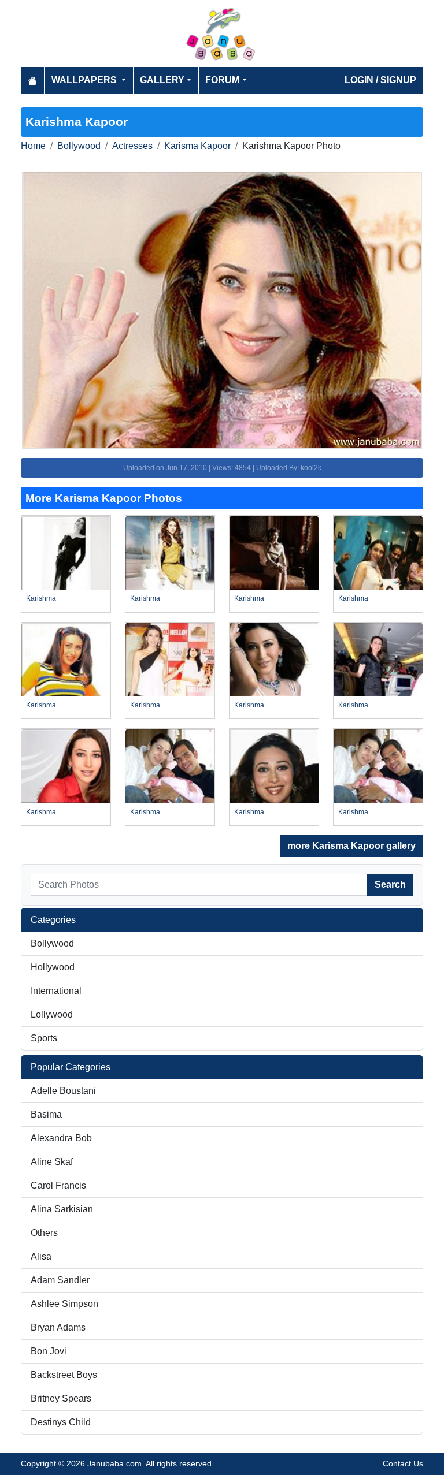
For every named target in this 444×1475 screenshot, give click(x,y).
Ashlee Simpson (64, 1304)
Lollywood (52, 1014)
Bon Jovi (48, 1351)
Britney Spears (61, 1398)
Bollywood (79, 146)
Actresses (132, 146)
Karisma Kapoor (197, 146)
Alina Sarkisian (62, 1209)
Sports (44, 1038)
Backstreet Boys (64, 1375)
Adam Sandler (60, 1280)
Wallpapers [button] (85, 80)
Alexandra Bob (61, 1138)
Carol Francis (58, 1185)
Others (44, 1233)
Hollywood (53, 967)
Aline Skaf (52, 1162)
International (56, 991)
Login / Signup (380, 80)
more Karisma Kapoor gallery (351, 846)
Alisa (41, 1256)
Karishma (41, 598)
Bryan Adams (58, 1327)
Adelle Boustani (63, 1091)
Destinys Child (61, 1422)
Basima (46, 1114)
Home (33, 146)
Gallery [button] (162, 80)
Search (390, 884)
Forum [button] (222, 80)
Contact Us (403, 1463)
